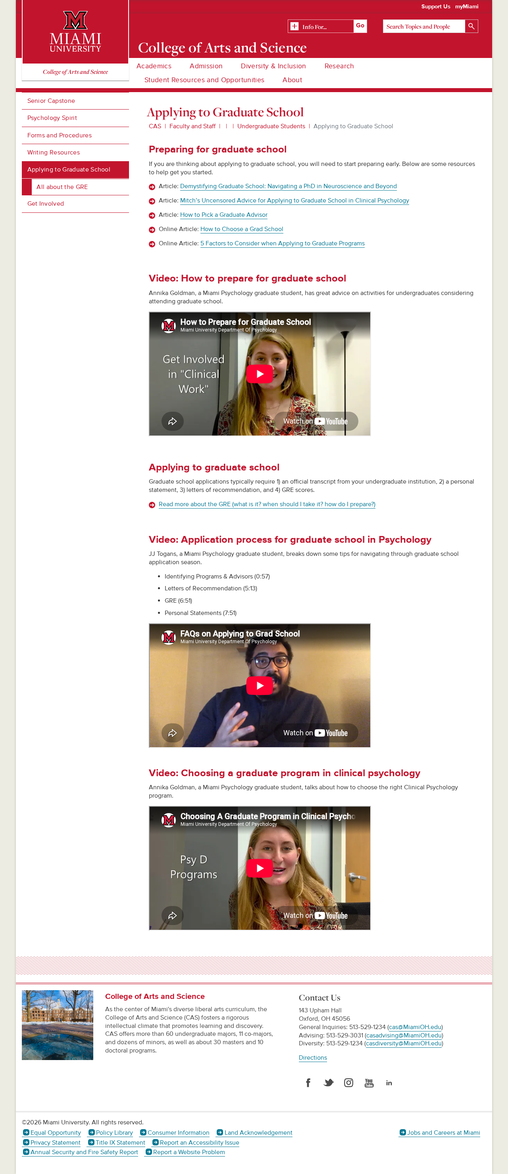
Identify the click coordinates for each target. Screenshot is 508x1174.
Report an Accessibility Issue (199, 1143)
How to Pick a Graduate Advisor (223, 215)
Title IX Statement (120, 1143)
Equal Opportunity (56, 1133)
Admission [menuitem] (206, 66)
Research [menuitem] (339, 66)
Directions (313, 1058)
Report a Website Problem (189, 1152)
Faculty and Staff (192, 126)
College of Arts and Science (222, 47)
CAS (155, 126)
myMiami (467, 6)
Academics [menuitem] (154, 66)
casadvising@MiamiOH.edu (404, 1035)
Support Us (435, 6)
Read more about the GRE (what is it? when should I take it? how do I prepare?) (267, 504)
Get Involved (45, 204)
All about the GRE (62, 187)
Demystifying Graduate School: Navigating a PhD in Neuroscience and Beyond (288, 186)
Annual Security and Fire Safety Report (84, 1152)
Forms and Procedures (59, 135)
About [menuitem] (292, 80)
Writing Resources (53, 152)
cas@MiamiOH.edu (415, 1027)
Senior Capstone (51, 101)
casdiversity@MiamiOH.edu (404, 1043)
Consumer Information (179, 1133)
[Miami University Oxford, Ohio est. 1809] (75, 32)
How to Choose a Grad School (241, 229)
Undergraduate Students (271, 126)
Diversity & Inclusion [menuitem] (273, 66)
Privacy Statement (56, 1143)
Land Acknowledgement (258, 1133)
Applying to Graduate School (69, 169)
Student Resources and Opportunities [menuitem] (204, 80)
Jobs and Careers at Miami (443, 1133)
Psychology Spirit (52, 118)
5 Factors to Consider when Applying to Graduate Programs (282, 243)
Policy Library (114, 1133)
